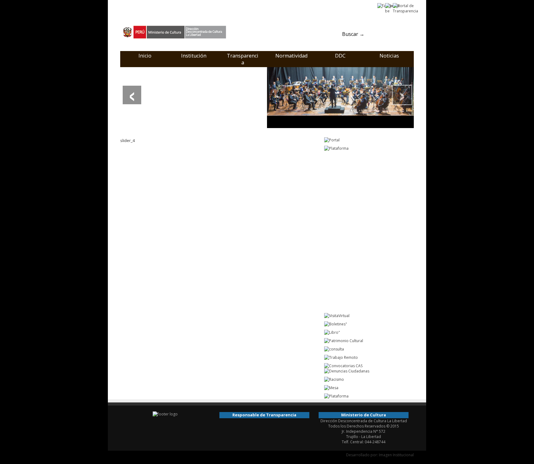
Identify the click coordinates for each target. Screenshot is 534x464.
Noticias (389, 55)
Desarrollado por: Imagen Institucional (380, 455)
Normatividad (291, 55)
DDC (340, 55)
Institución (193, 55)
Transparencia (242, 59)
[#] (340, 97)
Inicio (144, 55)
